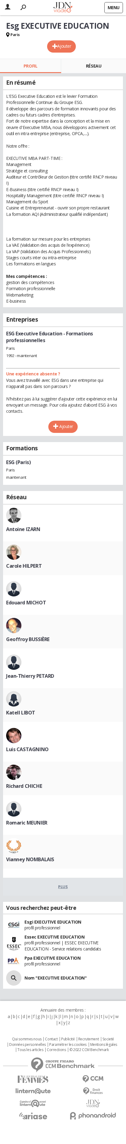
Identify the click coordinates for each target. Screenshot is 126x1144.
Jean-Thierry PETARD (30, 676)
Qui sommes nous (27, 1039)
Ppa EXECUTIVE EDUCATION (52, 958)
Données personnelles (27, 1045)
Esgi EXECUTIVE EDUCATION (52, 922)
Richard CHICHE (24, 786)
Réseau (93, 66)
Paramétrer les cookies (68, 1045)
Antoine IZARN (23, 529)
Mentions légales (103, 1045)
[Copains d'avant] (33, 1103)
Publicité (68, 1039)
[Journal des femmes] (33, 1079)
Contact (51, 1039)
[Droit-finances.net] (93, 1091)
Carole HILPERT (24, 566)
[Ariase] (33, 1116)
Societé (108, 1039)
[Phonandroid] (93, 1116)
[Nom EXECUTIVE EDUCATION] (13, 978)
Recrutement (88, 1039)
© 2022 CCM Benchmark (89, 1050)
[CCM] (93, 1079)
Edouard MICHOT (26, 602)
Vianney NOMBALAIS (30, 859)
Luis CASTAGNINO (27, 749)
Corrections (56, 1050)
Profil (30, 66)
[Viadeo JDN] (93, 1103)
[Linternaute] (33, 1091)
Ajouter (64, 46)
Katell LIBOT (20, 712)
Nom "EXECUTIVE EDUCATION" (55, 978)
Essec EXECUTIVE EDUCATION (54, 937)
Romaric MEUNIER (26, 822)
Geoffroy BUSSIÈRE (28, 639)
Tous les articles (30, 1050)
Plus (63, 886)
